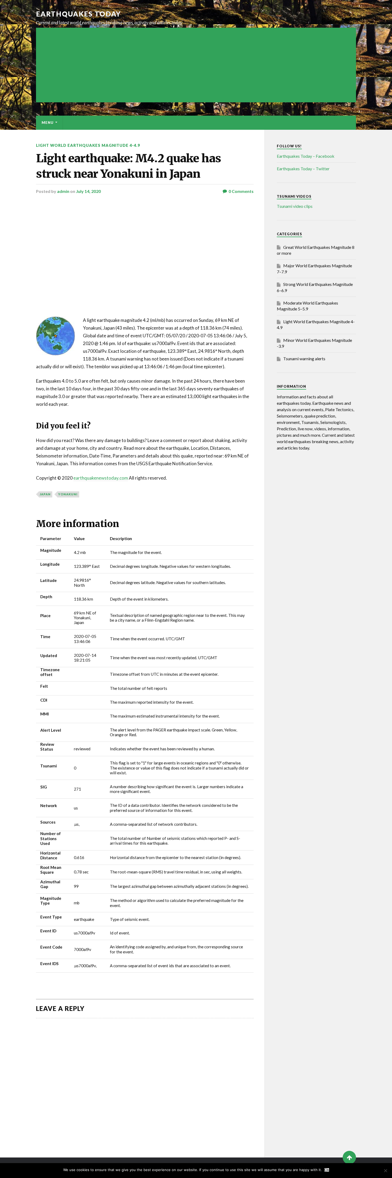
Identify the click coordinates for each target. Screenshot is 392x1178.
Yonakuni (68, 494)
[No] (385, 1170)
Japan (45, 494)
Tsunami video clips (295, 206)
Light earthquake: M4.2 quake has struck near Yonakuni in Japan (128, 166)
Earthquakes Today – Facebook (305, 156)
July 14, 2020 (88, 191)
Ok (327, 1170)
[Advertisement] (196, 65)
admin (63, 191)
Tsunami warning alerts (304, 358)
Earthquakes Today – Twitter (303, 168)
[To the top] (349, 1157)
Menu (48, 122)
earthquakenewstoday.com (100, 478)
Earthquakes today (78, 14)
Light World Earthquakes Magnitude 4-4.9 (88, 145)
